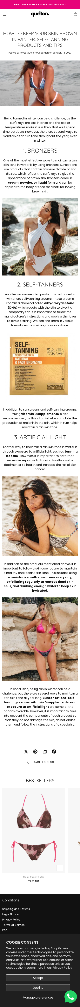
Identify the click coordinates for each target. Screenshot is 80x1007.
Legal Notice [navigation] (10, 914)
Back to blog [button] (44, 762)
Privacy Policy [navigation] (11, 919)
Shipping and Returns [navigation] (16, 909)
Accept (38, 978)
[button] (4, 14)
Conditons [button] (10, 900)
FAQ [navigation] (5, 930)
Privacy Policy (62, 968)
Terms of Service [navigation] (13, 925)
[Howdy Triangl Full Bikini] (33, 830)
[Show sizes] (60, 868)
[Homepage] (40, 14)
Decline (38, 988)
